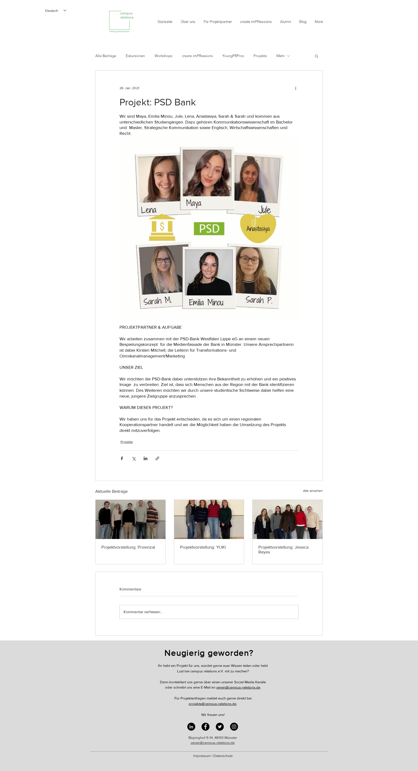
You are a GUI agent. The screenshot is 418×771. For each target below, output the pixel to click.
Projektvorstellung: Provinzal (128, 547)
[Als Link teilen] (157, 458)
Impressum (202, 756)
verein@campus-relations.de (238, 687)
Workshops (163, 56)
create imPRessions (197, 56)
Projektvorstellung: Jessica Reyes (283, 549)
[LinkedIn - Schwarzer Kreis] (191, 727)
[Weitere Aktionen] (296, 88)
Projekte (260, 56)
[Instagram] (234, 727)
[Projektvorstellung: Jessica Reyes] (287, 519)
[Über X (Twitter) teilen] (133, 458)
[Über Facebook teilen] (121, 458)
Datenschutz (223, 756)
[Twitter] (220, 727)
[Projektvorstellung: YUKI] (209, 519)
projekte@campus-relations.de (212, 704)
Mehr (280, 56)
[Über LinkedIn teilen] (145, 458)
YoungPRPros (233, 56)
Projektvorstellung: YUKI (203, 547)
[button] (316, 56)
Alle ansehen (313, 491)
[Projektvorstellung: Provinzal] (130, 519)
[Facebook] (205, 727)
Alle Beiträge (105, 56)
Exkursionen (135, 56)
